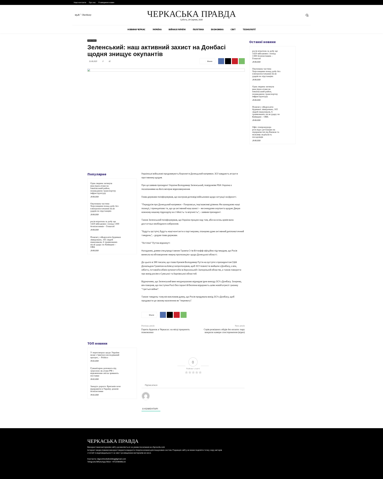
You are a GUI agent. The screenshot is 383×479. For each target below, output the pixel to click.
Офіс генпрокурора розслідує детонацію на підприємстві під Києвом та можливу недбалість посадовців (265, 132)
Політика (92, 41)
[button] (307, 15)
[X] (301, 15)
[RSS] (295, 15)
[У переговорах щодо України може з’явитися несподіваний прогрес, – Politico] (128, 356)
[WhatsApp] (242, 61)
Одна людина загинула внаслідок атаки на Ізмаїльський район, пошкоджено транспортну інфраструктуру (103, 188)
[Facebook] (289, 15)
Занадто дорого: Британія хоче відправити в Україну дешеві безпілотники (105, 388)
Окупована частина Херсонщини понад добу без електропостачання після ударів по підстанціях (104, 207)
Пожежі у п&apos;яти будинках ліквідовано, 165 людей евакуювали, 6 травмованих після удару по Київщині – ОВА (105, 242)
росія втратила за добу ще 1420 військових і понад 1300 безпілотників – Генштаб (104, 224)
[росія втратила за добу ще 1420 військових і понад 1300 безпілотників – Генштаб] (128, 225)
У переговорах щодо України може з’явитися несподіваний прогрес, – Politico (104, 355)
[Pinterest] (235, 61)
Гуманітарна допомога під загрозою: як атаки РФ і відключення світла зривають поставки (104, 372)
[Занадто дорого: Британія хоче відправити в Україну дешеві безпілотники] (128, 390)
